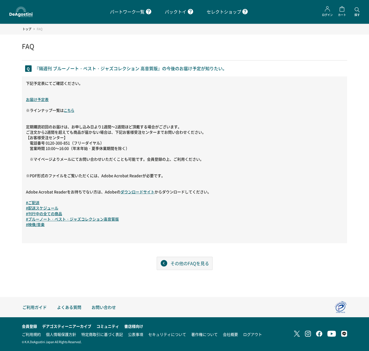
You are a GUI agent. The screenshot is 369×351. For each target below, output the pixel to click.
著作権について (204, 334)
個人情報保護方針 (61, 334)
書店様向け (133, 326)
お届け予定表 (37, 99)
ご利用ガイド (34, 307)
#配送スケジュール (42, 208)
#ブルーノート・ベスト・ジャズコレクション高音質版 (72, 219)
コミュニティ (107, 326)
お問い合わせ (104, 307)
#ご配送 (32, 202)
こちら (69, 110)
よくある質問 (69, 307)
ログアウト (252, 334)
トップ (26, 29)
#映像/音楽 (35, 224)
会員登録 (29, 326)
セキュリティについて (167, 334)
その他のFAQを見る (189, 263)
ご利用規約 (31, 334)
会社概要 (230, 334)
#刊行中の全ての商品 (44, 213)
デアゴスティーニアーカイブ (66, 326)
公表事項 (135, 334)
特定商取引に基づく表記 (102, 334)
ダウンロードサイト (137, 191)
